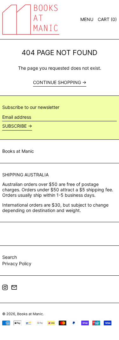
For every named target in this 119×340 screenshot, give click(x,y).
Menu (86, 19)
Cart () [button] (107, 19)
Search (9, 257)
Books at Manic (18, 151)
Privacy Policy (16, 263)
